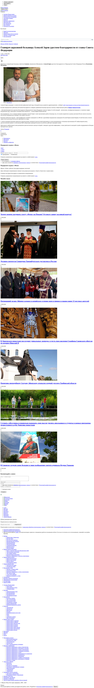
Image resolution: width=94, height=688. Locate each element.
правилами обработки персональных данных (34, 527)
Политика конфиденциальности (12, 529)
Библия (5, 536)
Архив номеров (7, 517)
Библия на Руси (10, 546)
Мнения (6, 632)
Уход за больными (10, 599)
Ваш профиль (7, 3)
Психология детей (11, 570)
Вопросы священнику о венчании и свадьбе (17, 648)
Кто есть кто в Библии (12, 540)
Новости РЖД (7, 582)
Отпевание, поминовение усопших (15, 667)
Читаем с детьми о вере (9, 35)
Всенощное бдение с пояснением (14, 674)
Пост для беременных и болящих (14, 644)
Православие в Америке (12, 620)
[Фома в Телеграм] (6, 499)
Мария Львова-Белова (74, 107)
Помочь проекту (4, 159)
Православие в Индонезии (13, 628)
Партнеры (6, 515)
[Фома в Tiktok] (6, 501)
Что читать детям (10, 573)
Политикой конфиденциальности (47, 162)
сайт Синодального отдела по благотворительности (76, 105)
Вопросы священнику (9, 21)
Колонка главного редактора (11, 578)
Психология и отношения (10, 17)
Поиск (5, 5)
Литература (9, 608)
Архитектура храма (11, 565)
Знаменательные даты (11, 591)
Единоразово (5, 154)
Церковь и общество (9, 142)
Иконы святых (10, 561)
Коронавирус (7, 138)
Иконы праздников (11, 560)
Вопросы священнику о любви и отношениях (17, 657)
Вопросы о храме (10, 660)
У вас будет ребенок (11, 574)
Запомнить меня (6, 489)
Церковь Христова (8, 676)
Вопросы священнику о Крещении (15, 656)
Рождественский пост (11, 639)
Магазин (6, 509)
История (6, 590)
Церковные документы (9, 677)
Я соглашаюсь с (11, 161)
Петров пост (9, 643)
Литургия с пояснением (12, 673)
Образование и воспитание (10, 579)
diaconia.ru (9, 102)
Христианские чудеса (11, 587)
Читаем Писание (10, 544)
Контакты (6, 511)
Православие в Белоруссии (13, 623)
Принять (56, 686)
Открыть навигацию (8, 2)
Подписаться (18, 524)
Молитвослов (7, 22)
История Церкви (10, 593)
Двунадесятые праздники (12, 552)
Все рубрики (7, 25)
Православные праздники (10, 549)
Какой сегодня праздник (10, 31)
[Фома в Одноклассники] (8, 498)
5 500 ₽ (2, 151)
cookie (16, 532)
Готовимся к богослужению (10, 672)
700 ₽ (2, 148)
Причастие (9, 664)
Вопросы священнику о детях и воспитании (17, 571)
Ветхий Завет (9, 538)
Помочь (6, 7)
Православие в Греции (12, 624)
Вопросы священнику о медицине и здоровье (17, 659)
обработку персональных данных (21, 162)
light (2, 55)
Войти (10, 41)
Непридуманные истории (10, 15)
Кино (7, 614)
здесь (36, 157)
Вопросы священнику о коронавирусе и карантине (19, 653)
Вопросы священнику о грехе (13, 652)
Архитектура (9, 607)
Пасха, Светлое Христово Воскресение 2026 (17, 550)
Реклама (6, 510)
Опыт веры (9, 586)
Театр (7, 615)
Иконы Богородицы (11, 558)
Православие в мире (9, 619)
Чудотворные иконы (11, 562)
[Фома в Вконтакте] (7, 497)
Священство (9, 671)
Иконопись (9, 610)
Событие (15, 44)
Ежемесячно (14, 154)
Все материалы (7, 23)
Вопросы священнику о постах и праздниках (17, 556)
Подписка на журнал (9, 26)
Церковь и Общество (9, 678)
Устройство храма (10, 566)
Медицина (6, 139)
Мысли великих (10, 618)
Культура (6, 606)
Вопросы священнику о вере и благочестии (17, 647)
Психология (7, 596)
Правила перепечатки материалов (12, 531)
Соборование (9, 669)
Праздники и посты (8, 637)
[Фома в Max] (5, 505)
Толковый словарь (11, 616)
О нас (5, 507)
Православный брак (11, 603)
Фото (5, 634)
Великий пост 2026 (11, 640)
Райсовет (6, 32)
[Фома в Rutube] (6, 503)
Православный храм (9, 564)
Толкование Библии (11, 545)
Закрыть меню (4, 9)
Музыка (8, 611)
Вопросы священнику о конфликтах (15, 655)
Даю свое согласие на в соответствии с (29, 162)
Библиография (10, 548)
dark (4, 55)
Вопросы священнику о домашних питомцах (17, 651)
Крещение (9, 663)
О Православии (10, 589)
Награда (6, 141)
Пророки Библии (10, 542)
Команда (6, 513)
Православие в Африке (12, 622)
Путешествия (7, 581)
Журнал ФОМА (5, 44)
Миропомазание (10, 668)
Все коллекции (7, 36)
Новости (6, 19)
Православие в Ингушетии (13, 627)
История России (10, 594)
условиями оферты (15, 161)
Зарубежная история (11, 595)
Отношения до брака (11, 602)
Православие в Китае (11, 630)
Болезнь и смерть (10, 598)
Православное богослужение (11, 34)
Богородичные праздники (12, 554)
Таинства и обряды (8, 661)
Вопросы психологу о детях (13, 575)
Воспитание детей (8, 568)
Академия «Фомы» (8, 18)
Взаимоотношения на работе (13, 604)
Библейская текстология (12, 541)
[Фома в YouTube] (6, 502)
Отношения (6, 577)
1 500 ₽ (2, 149)
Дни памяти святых (11, 553)
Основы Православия (9, 14)
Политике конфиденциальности (45, 686)
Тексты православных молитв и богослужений (15, 680)
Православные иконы (9, 557)
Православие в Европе (12, 626)
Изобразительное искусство (13, 612)
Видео (5, 635)
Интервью (6, 631)
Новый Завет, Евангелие (12, 537)
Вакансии (6, 514)
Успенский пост (10, 641)
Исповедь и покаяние (11, 665)
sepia (6, 55)
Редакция (6, 129)
